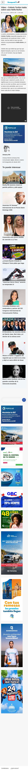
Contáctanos (5, 768)
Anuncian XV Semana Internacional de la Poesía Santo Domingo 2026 (14, 208)
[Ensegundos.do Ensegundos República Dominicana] (14, 2)
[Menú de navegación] (2, 2)
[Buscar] (24, 400)
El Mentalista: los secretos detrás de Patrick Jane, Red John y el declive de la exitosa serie (14, 334)
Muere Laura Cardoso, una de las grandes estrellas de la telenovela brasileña (14, 381)
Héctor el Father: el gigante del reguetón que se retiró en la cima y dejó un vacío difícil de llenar (14, 358)
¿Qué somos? (15, 768)
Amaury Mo (6, 12)
